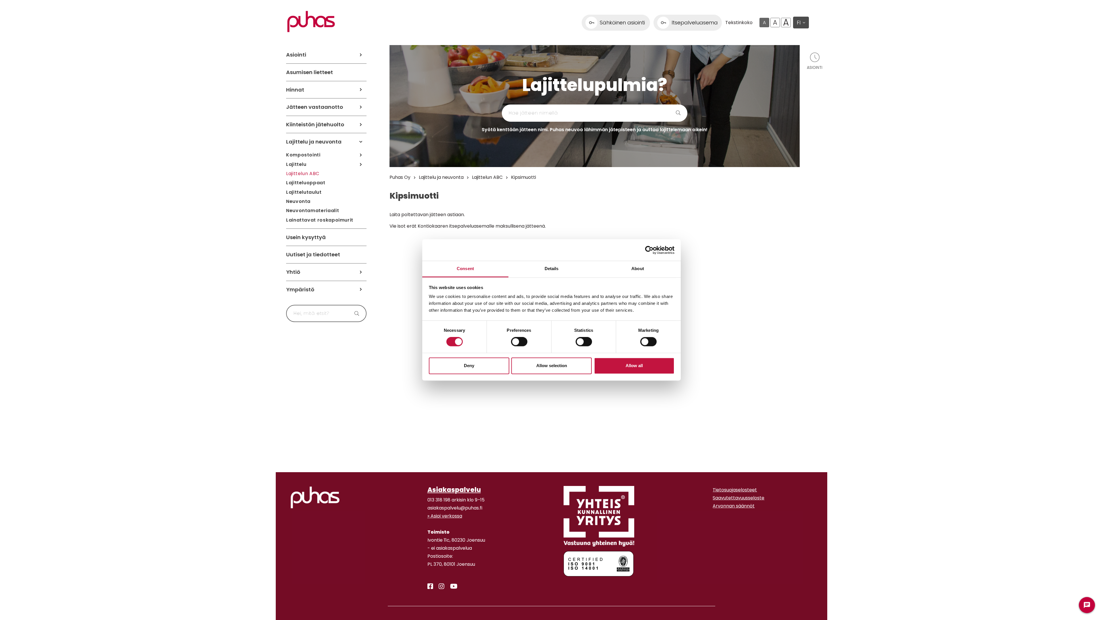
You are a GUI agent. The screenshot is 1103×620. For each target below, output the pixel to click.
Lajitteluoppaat (305, 182)
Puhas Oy (399, 177)
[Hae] (354, 313)
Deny (469, 365)
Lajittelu (296, 164)
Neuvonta (298, 201)
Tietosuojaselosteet (735, 490)
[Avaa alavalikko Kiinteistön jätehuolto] (361, 124)
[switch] (519, 341)
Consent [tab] (465, 268)
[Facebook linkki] (428, 586)
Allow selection (551, 365)
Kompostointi (303, 155)
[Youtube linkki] (451, 586)
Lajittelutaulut (304, 192)
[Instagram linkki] (439, 586)
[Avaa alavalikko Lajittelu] (361, 164)
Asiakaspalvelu (454, 489)
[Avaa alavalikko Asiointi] (361, 54)
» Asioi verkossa (444, 516)
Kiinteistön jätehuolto (315, 124)
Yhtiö (293, 272)
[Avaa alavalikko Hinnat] (361, 89)
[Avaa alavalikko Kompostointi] (361, 155)
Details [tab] (552, 268)
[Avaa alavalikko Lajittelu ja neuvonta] (361, 141)
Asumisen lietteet (309, 72)
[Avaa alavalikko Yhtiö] (361, 272)
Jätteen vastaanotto (314, 107)
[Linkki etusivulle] (311, 21)
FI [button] (799, 22)
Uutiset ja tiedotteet (313, 254)
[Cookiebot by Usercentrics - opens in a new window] (649, 250)
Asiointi (296, 54)
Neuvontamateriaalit (312, 210)
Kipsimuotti (523, 177)
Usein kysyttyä (306, 237)
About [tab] (637, 268)
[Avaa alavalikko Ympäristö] (361, 289)
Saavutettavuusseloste (738, 498)
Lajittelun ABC (302, 173)
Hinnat (295, 89)
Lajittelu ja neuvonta (314, 141)
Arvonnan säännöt (734, 506)
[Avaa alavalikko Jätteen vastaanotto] (361, 107)
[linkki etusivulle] (315, 497)
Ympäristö (300, 289)
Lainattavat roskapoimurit (319, 220)
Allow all (634, 365)
